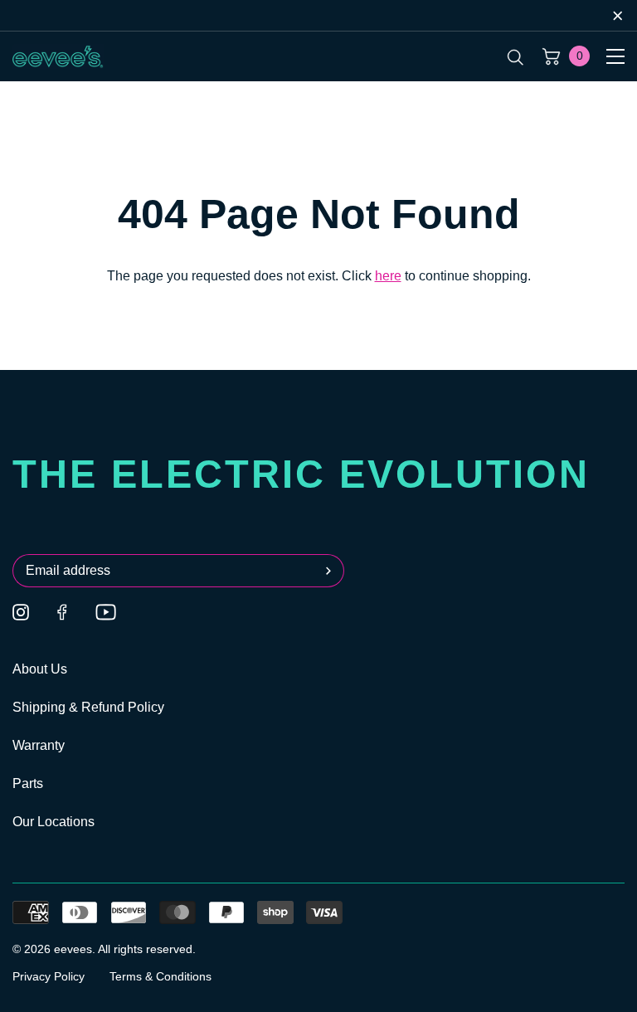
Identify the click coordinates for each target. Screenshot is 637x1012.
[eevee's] (58, 56)
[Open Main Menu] (615, 56)
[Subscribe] (331, 570)
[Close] (618, 15)
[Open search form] (515, 56)
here (388, 276)
